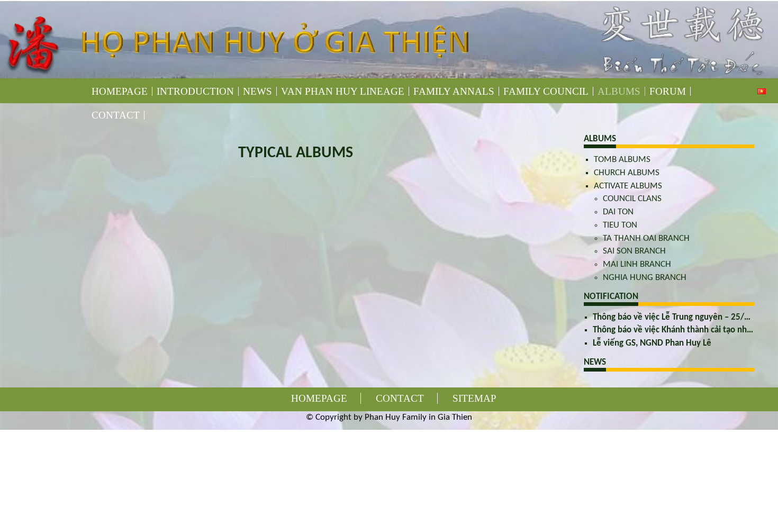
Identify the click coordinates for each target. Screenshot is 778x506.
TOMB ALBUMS (622, 159)
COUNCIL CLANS (632, 198)
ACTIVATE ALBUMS (628, 186)
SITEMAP (474, 398)
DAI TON (618, 211)
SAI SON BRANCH (634, 251)
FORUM (667, 91)
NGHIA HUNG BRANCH (644, 277)
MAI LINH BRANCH (637, 264)
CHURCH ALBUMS (626, 172)
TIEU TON (620, 225)
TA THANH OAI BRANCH (646, 238)
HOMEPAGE (120, 91)
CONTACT (116, 115)
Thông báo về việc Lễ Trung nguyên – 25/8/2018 (682, 317)
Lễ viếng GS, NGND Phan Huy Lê (652, 343)
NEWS (595, 362)
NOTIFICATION (611, 296)
